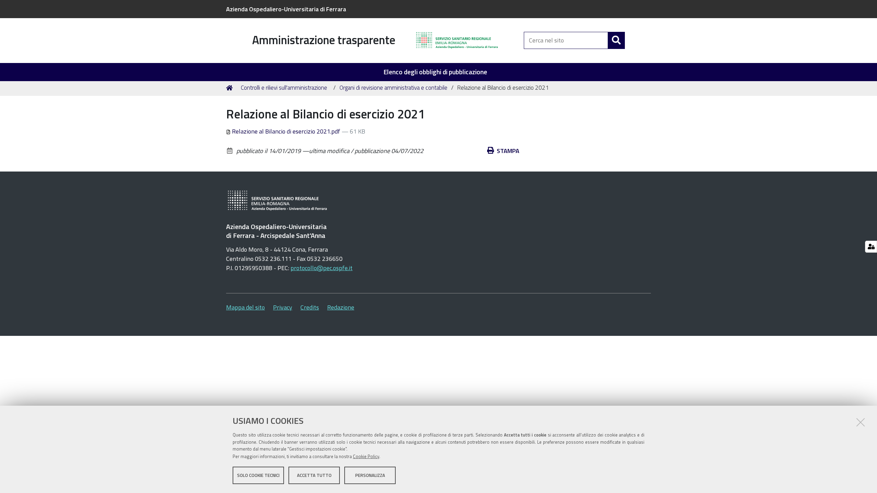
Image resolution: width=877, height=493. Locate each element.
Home (230, 88)
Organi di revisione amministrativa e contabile (393, 87)
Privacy (282, 307)
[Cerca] (616, 40)
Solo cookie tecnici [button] (258, 475)
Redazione (340, 307)
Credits (309, 307)
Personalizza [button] (370, 475)
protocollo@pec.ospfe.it (322, 268)
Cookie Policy (366, 456)
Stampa (508, 150)
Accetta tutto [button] (314, 475)
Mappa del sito (245, 307)
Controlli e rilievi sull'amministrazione (284, 87)
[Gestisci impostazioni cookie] (871, 247)
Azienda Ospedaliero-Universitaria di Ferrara (286, 9)
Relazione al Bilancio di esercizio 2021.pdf (286, 131)
